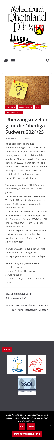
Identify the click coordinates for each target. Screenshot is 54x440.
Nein (31, 426)
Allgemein (11, 107)
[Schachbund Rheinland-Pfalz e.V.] (6, 60)
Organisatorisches (14, 112)
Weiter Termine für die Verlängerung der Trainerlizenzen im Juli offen (27, 308)
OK (22, 426)
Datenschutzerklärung (27, 433)
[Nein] (50, 425)
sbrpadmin (26, 138)
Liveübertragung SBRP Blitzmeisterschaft (19, 296)
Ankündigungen (25, 107)
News (38, 107)
